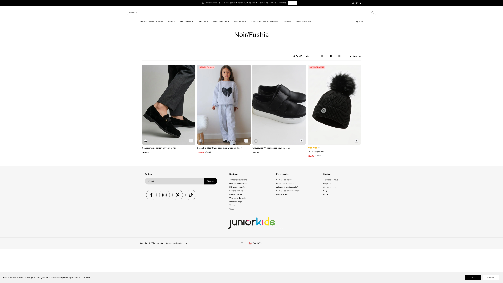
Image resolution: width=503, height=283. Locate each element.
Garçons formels (236, 191)
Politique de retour (283, 180)
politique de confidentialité (287, 187)
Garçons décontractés (238, 183)
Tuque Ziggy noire (316, 151)
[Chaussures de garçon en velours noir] (168, 105)
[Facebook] (349, 2)
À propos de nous (330, 180)
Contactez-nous (329, 187)
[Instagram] (353, 2)
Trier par (356, 56)
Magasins (327, 183)
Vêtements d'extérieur (238, 198)
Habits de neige (235, 201)
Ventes (232, 205)
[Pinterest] (356, 2)
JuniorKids (160, 243)
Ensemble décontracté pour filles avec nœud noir (219, 148)
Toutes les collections (238, 180)
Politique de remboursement (287, 191)
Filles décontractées (237, 187)
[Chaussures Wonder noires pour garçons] (279, 105)
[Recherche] (373, 12)
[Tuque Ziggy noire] (334, 105)
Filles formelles (235, 194)
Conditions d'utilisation (285, 183)
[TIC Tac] (360, 2)
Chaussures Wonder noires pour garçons (271, 148)
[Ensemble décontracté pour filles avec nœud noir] (224, 105)
